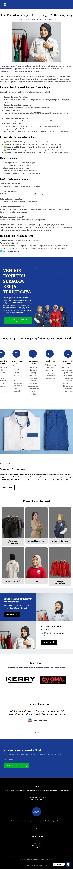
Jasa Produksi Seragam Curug (16, 66)
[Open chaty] (68, 864)
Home (19, 19)
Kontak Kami (36, 848)
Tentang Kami (36, 843)
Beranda (36, 841)
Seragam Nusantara (13, 251)
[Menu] (68, 4)
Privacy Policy (43, 865)
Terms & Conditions (32, 865)
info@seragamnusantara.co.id (37, 797)
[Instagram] (36, 828)
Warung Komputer (48, 859)
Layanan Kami (36, 845)
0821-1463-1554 (16, 243)
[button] (3, 680)
